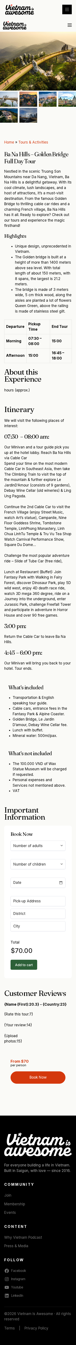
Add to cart (24, 965)
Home (9, 142)
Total (15, 942)
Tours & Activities (33, 142)
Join (7, 1195)
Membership (14, 1204)
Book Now (38, 1077)
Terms (9, 1328)
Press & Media (16, 1246)
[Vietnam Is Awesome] (15, 25)
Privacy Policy (36, 1328)
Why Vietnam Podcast (23, 1237)
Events (10, 1212)
